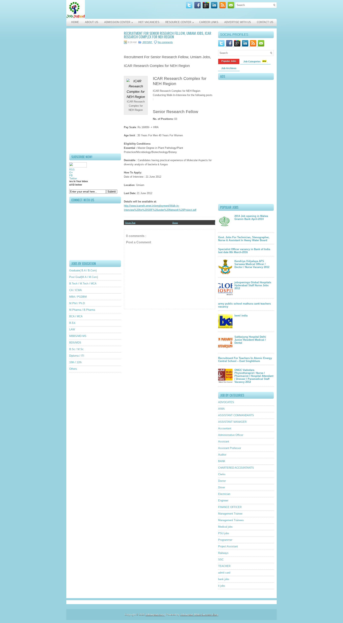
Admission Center (118, 22)
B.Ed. (72, 322)
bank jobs (223, 579)
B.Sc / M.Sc (76, 349)
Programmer (225, 539)
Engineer (223, 500)
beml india (241, 315)
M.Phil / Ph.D (77, 303)
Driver (221, 487)
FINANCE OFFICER (230, 507)
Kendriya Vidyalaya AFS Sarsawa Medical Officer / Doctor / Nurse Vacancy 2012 (251, 264)
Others (73, 368)
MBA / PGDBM (78, 296)
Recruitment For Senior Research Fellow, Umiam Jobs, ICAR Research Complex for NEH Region (167, 35)
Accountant (224, 428)
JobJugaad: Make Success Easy (199, 614)
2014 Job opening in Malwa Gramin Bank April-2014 (251, 218)
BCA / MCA (76, 316)
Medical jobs (225, 526)
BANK (221, 461)
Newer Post (130, 222)
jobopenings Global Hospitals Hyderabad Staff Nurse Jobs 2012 (252, 285)
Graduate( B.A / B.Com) (83, 270)
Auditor (222, 454)
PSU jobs (223, 533)
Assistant (223, 441)
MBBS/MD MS (77, 336)
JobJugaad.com (155, 614)
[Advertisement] (95, 91)
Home (75, 22)
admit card (224, 572)
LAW (72, 329)
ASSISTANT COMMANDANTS (236, 415)
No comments (165, 42)
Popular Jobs (228, 61)
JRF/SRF (147, 42)
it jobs (221, 585)
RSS (72, 169)
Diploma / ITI (76, 355)
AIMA (221, 408)
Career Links (208, 22)
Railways (223, 552)
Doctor (222, 480)
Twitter (73, 178)
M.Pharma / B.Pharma (82, 309)
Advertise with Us (237, 22)
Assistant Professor (229, 448)
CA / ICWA (75, 290)
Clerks (221, 474)
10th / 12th (75, 362)
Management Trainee (230, 513)
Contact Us (265, 22)
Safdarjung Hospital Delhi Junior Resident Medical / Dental (250, 339)
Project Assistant (228, 546)
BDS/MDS (75, 342)
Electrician (224, 493)
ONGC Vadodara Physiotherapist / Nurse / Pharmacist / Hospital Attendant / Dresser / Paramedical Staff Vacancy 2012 (253, 376)
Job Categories (252, 61)
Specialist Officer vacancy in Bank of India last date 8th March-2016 (244, 251)
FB (71, 175)
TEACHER (224, 566)
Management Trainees (231, 520)
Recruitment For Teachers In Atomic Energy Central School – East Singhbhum (245, 360)
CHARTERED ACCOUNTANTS (236, 467)
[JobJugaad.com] (108, 9)
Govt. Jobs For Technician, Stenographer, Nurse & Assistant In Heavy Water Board (243, 239)
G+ (71, 172)
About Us (91, 22)
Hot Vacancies (148, 22)
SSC (221, 559)
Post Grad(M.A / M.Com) (83, 277)
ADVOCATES (226, 402)
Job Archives (228, 68)
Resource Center (179, 22)
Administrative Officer (230, 434)
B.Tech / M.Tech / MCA (82, 283)
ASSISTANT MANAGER (232, 421)
